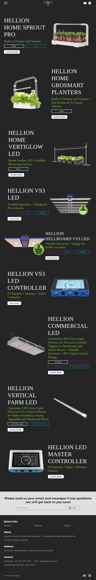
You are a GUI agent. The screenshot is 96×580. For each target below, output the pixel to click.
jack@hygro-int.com (49, 561)
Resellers (7, 526)
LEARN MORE (12, 52)
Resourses (38, 526)
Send (73, 508)
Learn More (14, 219)
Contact (67, 526)
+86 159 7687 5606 (22, 561)
